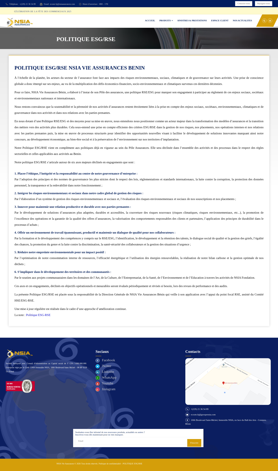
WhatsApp (108, 377)
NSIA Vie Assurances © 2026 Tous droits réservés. (77, 464)
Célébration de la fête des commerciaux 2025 (49, 11)
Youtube (107, 383)
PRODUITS (165, 20)
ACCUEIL (150, 20)
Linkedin (107, 372)
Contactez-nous (243, 3)
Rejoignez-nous (263, 3)
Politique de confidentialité (110, 464)
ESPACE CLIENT (219, 20)
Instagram (108, 389)
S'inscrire (194, 443)
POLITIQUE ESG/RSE (132, 464)
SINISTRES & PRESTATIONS (192, 20)
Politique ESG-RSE (38, 315)
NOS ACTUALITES (242, 20)
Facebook (108, 360)
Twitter (106, 366)
